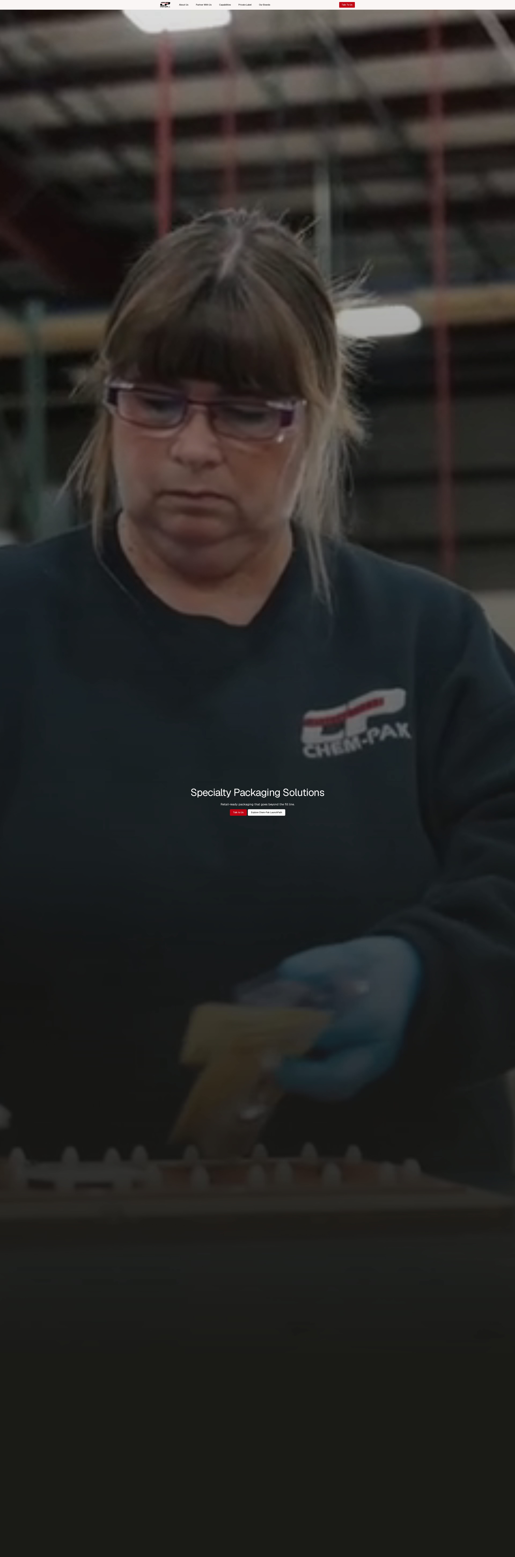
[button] (184, 5)
